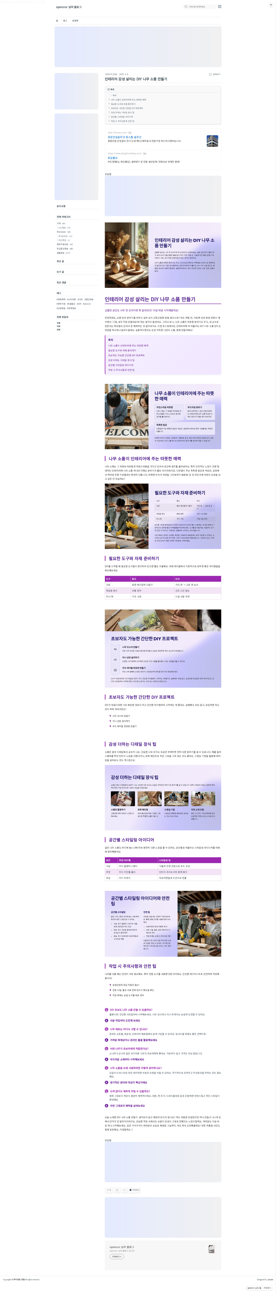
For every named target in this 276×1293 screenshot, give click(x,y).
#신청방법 (61, 308)
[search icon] (185, 6)
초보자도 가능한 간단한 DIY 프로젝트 (127, 108)
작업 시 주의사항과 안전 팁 (122, 120)
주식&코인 (65, 236)
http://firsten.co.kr (117, 132)
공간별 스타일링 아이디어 (122, 116)
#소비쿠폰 (71, 299)
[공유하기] (117, 1190)
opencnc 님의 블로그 (69, 7)
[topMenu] (219, 6)
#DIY (79, 303)
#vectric (87, 303)
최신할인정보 (65, 248)
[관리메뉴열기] (271, 5)
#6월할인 (71, 303)
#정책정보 (71, 308)
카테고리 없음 (111, 74)
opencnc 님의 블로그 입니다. (122, 1250)
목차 (114, 95)
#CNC (80, 299)
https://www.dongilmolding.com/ (125, 153)
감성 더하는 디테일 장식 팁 (122, 112)
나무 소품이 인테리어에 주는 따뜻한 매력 (128, 99)
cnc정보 (64, 227)
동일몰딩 (113, 157)
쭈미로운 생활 (19, 1279)
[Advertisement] (138, 47)
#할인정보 (89, 299)
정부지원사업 (65, 244)
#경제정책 (61, 299)
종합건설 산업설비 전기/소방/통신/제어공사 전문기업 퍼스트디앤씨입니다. (144, 140)
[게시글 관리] (124, 1190)
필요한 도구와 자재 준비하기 (123, 103)
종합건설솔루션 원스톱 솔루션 (124, 137)
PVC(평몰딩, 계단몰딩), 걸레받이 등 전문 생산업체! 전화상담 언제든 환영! (144, 161)
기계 (61, 223)
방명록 (75, 20)
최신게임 (64, 240)
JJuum (270, 1279)
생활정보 (63, 252)
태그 (65, 20)
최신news (63, 231)
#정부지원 (61, 303)
